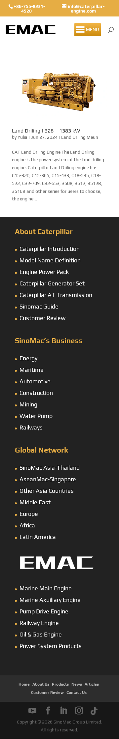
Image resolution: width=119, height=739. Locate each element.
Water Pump (36, 415)
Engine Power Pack (44, 271)
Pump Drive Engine (44, 611)
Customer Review (42, 317)
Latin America (38, 536)
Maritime (32, 369)
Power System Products (51, 645)
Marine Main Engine (46, 588)
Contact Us (76, 692)
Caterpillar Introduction (50, 248)
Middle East (35, 502)
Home (24, 684)
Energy (28, 358)
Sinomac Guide (39, 306)
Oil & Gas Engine (41, 634)
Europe (29, 513)
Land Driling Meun (79, 137)
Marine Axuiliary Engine (50, 599)
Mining (28, 404)
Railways (31, 427)
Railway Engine (39, 622)
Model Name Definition (50, 260)
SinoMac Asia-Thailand (50, 467)
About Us (40, 684)
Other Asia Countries (47, 490)
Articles (92, 684)
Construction (36, 392)
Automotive (35, 381)
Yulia (22, 137)
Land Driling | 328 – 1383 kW (46, 131)
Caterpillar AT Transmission (56, 294)
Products (60, 684)
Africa (27, 525)
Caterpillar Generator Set (52, 283)
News (76, 684)
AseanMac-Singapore (48, 479)
